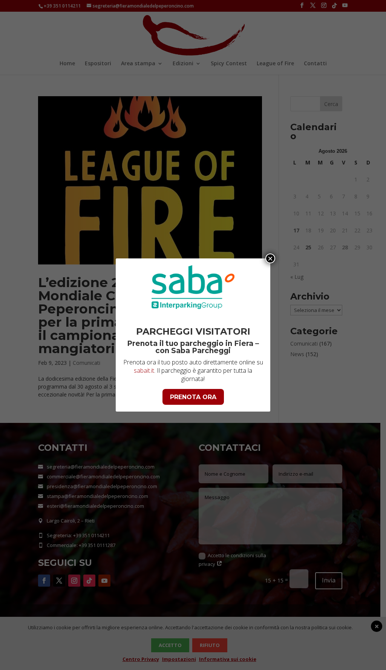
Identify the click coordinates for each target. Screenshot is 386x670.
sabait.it (144, 370)
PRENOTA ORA (193, 397)
